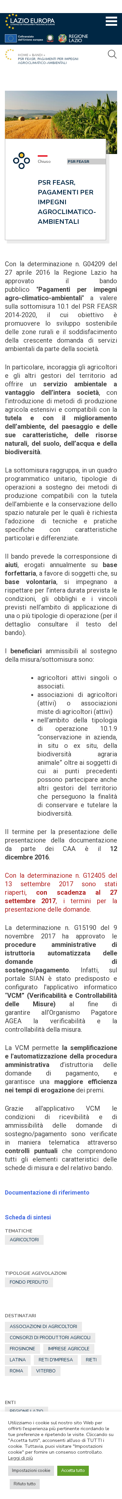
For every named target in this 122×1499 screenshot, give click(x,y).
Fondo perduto (29, 1282)
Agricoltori (24, 1240)
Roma (16, 1371)
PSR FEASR (78, 161)
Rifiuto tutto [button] (25, 1484)
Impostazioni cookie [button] (31, 1471)
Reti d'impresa (56, 1360)
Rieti (91, 1360)
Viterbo (46, 1371)
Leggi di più (20, 1458)
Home (23, 55)
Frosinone (22, 1349)
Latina (18, 1360)
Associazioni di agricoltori (43, 1326)
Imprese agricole (68, 1349)
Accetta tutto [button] (73, 1471)
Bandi (37, 55)
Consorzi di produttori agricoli (50, 1338)
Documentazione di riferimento (47, 1192)
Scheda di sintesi (28, 1217)
